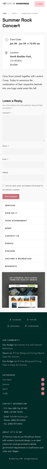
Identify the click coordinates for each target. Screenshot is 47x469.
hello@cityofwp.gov (19, 416)
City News (7, 379)
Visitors (10, 251)
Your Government (16, 220)
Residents (11, 266)
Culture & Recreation (18, 258)
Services (10, 205)
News (8, 228)
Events (9, 243)
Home (5, 13)
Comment (7, 113)
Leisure (6, 384)
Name (6, 146)
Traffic (5, 393)
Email (5, 159)
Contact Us (12, 236)
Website (5, 172)
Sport (5, 388)
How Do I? (11, 213)
